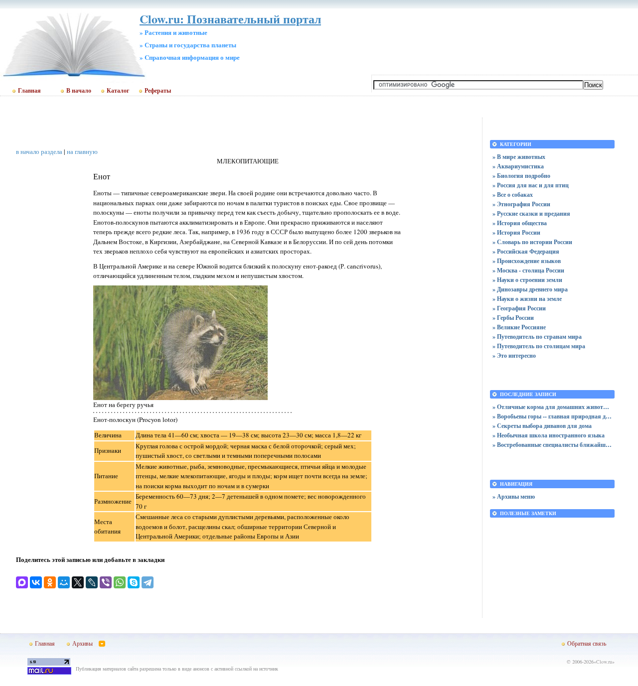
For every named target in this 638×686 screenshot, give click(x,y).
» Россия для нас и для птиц (530, 185)
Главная (29, 90)
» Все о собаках (512, 194)
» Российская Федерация (525, 251)
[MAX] (22, 582)
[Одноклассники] (50, 582)
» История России (516, 232)
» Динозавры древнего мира (530, 289)
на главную (82, 151)
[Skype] (134, 582)
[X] (78, 582)
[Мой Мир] (64, 582)
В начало (78, 90)
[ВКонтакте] (36, 582)
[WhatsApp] (120, 582)
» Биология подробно (521, 175)
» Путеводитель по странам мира (537, 336)
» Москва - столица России (528, 270)
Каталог (118, 90)
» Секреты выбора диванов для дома (542, 425)
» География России (519, 308)
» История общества (519, 223)
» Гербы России (513, 317)
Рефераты (158, 90)
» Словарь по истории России (532, 242)
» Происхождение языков (526, 261)
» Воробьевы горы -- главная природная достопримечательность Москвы (552, 416)
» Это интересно (514, 355)
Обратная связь (586, 643)
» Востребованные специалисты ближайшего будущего (552, 444)
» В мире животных (518, 156)
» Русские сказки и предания (531, 213)
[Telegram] (148, 582)
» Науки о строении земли (527, 279)
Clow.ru (604, 661)
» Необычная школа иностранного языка (548, 435)
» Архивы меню (513, 496)
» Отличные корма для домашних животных (552, 407)
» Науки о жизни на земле (527, 298)
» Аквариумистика (518, 166)
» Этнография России (521, 204)
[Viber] (106, 582)
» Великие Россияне (519, 327)
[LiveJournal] (92, 582)
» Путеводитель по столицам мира (538, 346)
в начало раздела (39, 151)
